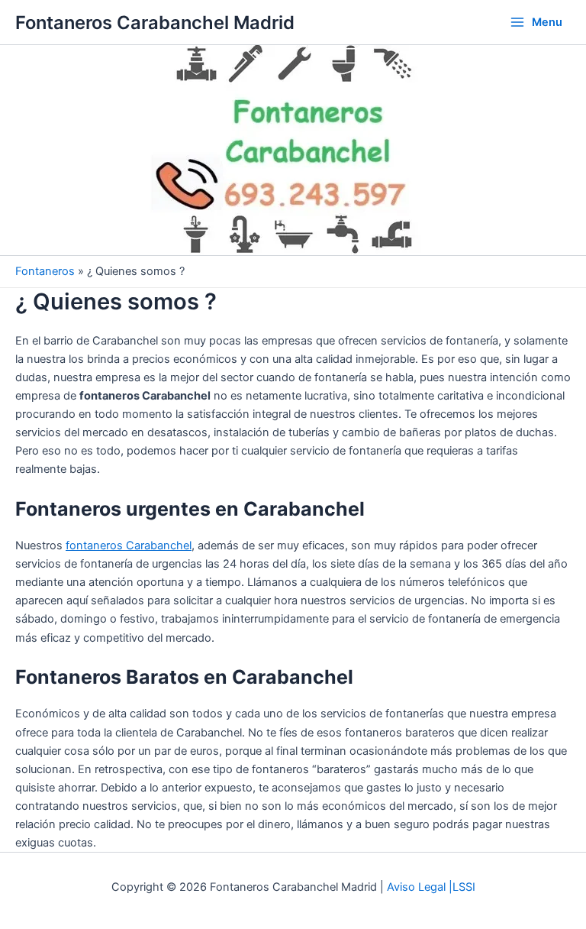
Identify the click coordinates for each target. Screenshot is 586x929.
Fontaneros (45, 271)
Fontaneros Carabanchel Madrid (155, 22)
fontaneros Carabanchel (129, 545)
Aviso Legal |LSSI (431, 887)
